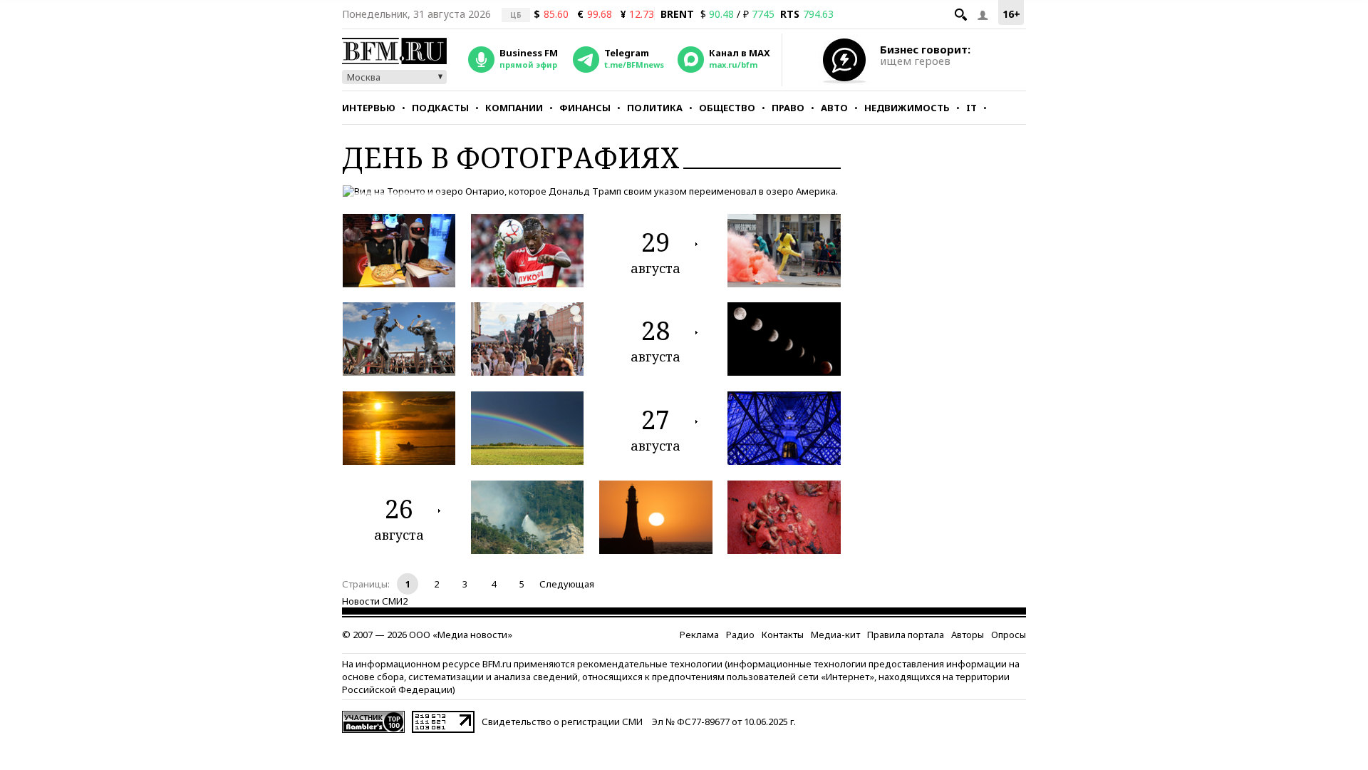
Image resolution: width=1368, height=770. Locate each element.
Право (788, 107)
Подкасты (440, 107)
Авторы (967, 634)
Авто (834, 107)
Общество (727, 107)
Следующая (566, 584)
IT (971, 107)
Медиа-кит (835, 634)
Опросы (1008, 634)
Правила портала (905, 634)
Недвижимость (907, 107)
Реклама (699, 634)
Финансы (585, 107)
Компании (514, 107)
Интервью (368, 107)
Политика (655, 107)
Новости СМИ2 (375, 601)
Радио (740, 634)
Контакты (783, 634)
